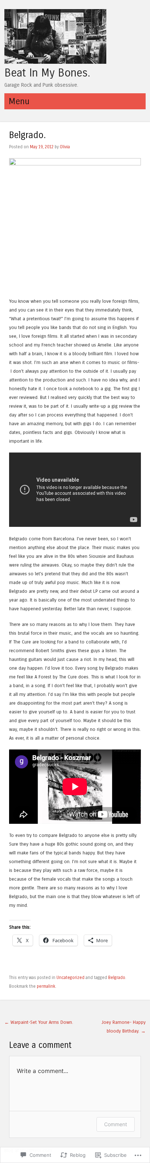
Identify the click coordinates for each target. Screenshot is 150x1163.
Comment (115, 1124)
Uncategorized (70, 977)
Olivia (65, 146)
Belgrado (116, 977)
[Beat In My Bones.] (55, 61)
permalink (46, 986)
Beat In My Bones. (47, 72)
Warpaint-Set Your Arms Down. (38, 1022)
